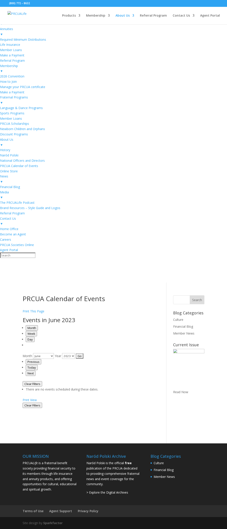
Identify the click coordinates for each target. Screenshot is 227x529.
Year (58, 356)
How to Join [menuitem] (8, 81)
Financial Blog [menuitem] (10, 187)
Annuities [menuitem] (6, 31)
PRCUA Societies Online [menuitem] (17, 245)
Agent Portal (210, 15)
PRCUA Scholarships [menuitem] (14, 123)
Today (31, 367)
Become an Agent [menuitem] (13, 234)
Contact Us (181, 15)
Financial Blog (183, 326)
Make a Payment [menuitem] (12, 55)
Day (30, 339)
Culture (178, 319)
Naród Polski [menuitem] (9, 155)
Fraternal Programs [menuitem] (14, 100)
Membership (95, 15)
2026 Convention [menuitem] (12, 76)
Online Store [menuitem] (9, 171)
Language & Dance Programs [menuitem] (21, 108)
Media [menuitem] (4, 195)
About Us (122, 15)
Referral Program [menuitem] (12, 60)
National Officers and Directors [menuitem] (22, 160)
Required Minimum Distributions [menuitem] (23, 39)
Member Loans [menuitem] (11, 50)
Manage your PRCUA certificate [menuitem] (22, 87)
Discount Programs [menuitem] (14, 134)
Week (31, 334)
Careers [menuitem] (5, 239)
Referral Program (153, 15)
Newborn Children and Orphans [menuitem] (22, 129)
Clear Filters (32, 384)
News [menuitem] (4, 179)
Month (31, 328)
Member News (183, 333)
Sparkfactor (53, 523)
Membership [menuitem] (9, 68)
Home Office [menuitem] (9, 229)
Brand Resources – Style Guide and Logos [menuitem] (30, 208)
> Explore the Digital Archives (107, 492)
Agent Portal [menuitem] (9, 250)
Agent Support (60, 511)
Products (69, 15)
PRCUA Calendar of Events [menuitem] (19, 166)
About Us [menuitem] (6, 142)
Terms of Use (33, 511)
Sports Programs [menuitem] (12, 113)
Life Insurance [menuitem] (10, 44)
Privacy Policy (88, 511)
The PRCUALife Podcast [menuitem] (17, 202)
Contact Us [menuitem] (8, 221)
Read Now (180, 392)
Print (30, 400)
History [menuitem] (5, 150)
